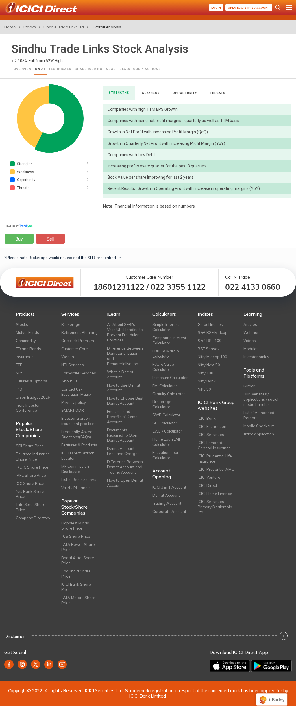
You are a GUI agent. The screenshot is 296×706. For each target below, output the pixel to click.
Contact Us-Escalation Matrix (76, 392)
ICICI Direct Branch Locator (78, 456)
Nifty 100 (205, 373)
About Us (69, 381)
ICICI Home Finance (215, 493)
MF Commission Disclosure (75, 469)
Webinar (251, 332)
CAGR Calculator (167, 431)
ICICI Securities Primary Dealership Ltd (215, 506)
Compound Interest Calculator (169, 340)
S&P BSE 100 (209, 340)
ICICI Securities (211, 434)
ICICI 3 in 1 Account (169, 487)
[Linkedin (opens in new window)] (48, 664)
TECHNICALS (60, 69)
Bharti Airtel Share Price (77, 560)
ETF (19, 365)
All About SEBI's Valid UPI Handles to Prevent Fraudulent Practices (125, 332)
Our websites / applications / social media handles (260, 399)
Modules (250, 348)
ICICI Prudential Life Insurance (215, 458)
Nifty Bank (207, 381)
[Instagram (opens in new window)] (22, 664)
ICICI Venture (209, 477)
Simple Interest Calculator (165, 327)
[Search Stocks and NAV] (277, 7)
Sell (50, 239)
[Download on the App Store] (230, 666)
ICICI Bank (207, 418)
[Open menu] (289, 7)
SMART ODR (72, 410)
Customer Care (74, 348)
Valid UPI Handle (76, 487)
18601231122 (118, 287)
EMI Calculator (164, 385)
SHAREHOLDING (89, 69)
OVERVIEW (23, 69)
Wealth (67, 356)
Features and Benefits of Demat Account (123, 416)
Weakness (151, 93)
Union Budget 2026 (33, 397)
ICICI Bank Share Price (76, 587)
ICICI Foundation (212, 426)
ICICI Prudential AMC (216, 469)
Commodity (26, 340)
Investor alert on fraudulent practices (79, 421)
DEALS (125, 69)
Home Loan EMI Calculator (166, 442)
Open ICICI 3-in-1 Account (249, 8)
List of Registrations (78, 479)
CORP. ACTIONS (147, 69)
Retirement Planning (79, 332)
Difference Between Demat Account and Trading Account (125, 466)
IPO (19, 389)
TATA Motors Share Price (78, 600)
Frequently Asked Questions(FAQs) (76, 434)
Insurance (25, 356)
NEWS (111, 69)
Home (10, 27)
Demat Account (166, 495)
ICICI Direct (207, 485)
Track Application (258, 434)
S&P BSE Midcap (212, 332)
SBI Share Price (30, 445)
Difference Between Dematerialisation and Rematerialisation (125, 356)
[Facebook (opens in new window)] (9, 664)
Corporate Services (78, 373)
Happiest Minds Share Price (75, 526)
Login (216, 8)
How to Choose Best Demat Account (125, 401)
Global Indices (210, 324)
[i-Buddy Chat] (271, 695)
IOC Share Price (30, 483)
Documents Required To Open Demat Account (123, 435)
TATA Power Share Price (78, 547)
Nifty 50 (204, 389)
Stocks (29, 27)
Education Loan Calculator (166, 455)
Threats (217, 93)
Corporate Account (169, 511)
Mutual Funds (27, 332)
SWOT (40, 69)
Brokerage (70, 324)
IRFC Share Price (31, 475)
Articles (250, 324)
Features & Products (79, 445)
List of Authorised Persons (258, 415)
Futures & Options (31, 381)
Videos (249, 340)
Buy (19, 239)
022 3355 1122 (178, 287)
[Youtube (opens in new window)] (62, 664)
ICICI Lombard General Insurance (214, 445)
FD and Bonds (28, 348)
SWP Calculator (166, 415)
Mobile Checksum (259, 426)
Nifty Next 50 (209, 365)
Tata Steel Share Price (30, 507)
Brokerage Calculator (161, 404)
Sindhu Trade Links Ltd (63, 27)
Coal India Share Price (76, 574)
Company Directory (33, 517)
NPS (20, 373)
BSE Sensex (208, 348)
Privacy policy (73, 402)
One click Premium (77, 340)
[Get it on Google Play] (271, 666)
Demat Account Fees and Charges (123, 451)
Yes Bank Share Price (30, 494)
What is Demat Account (120, 374)
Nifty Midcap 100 (212, 356)
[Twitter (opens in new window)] (35, 664)
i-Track (249, 386)
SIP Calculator (164, 423)
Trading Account (166, 503)
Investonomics (256, 356)
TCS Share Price (75, 536)
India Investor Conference (28, 408)
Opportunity (185, 93)
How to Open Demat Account (125, 483)
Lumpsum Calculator (170, 377)
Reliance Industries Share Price (33, 456)
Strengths (119, 92)
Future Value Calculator (163, 367)
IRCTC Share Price (32, 467)
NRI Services (72, 365)
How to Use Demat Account (123, 388)
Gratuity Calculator (168, 393)
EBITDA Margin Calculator (165, 353)
